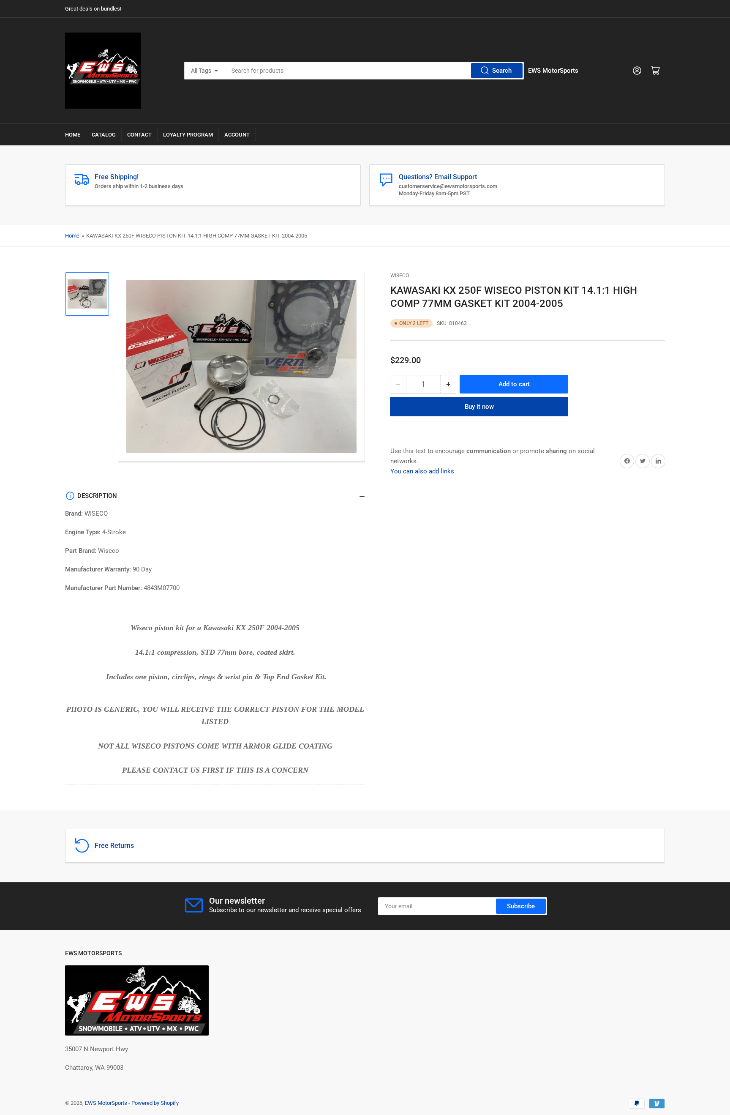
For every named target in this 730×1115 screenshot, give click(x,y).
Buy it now (479, 406)
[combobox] (374, 70)
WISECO (399, 276)
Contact (139, 134)
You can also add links (422, 471)
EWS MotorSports (106, 1103)
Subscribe (521, 906)
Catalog (104, 134)
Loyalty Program (188, 134)
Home (72, 134)
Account (237, 134)
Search (502, 70)
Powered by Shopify (155, 1103)
